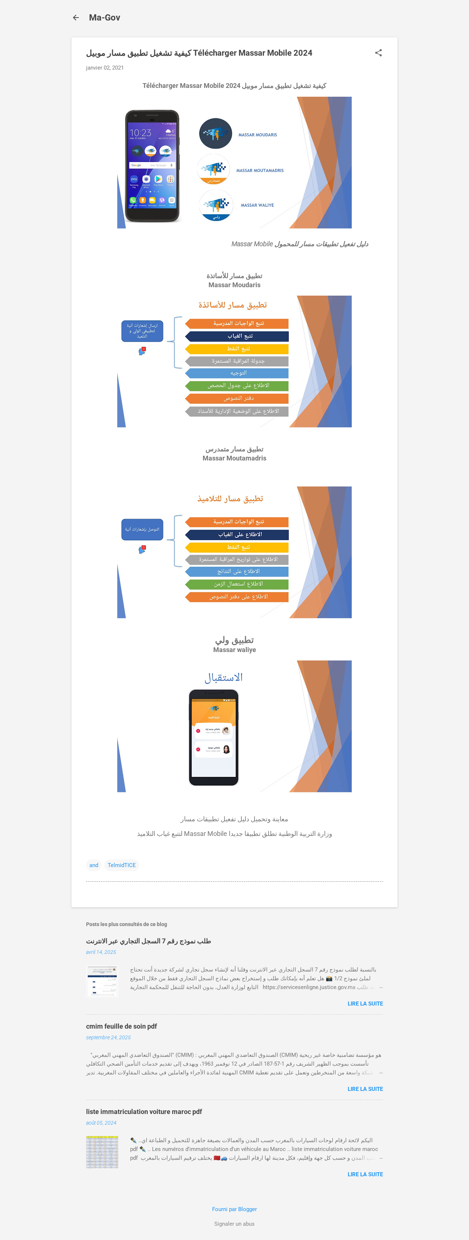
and (93, 865)
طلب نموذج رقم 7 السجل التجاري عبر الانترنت (148, 941)
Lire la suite (365, 1003)
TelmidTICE (122, 865)
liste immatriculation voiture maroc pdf (144, 1111)
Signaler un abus (234, 1224)
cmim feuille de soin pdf (121, 1026)
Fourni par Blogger (234, 1209)
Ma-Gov (104, 17)
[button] (378, 53)
